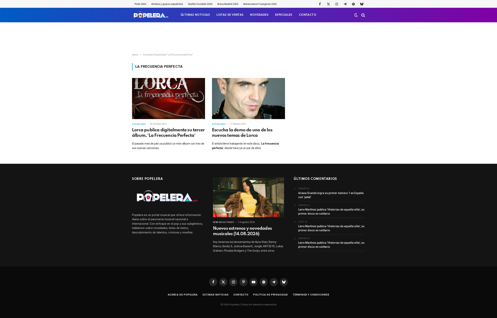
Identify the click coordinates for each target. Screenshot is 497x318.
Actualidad (139, 124)
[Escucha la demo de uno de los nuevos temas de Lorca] (248, 98)
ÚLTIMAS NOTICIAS (195, 15)
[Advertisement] (248, 38)
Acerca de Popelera (183, 294)
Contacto (240, 294)
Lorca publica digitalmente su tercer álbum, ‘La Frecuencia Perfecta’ (168, 133)
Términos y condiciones (311, 294)
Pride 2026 (140, 4)
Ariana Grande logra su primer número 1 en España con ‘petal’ (331, 195)
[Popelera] (151, 15)
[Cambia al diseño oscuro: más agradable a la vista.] (356, 15)
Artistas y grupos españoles (167, 4)
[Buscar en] (363, 15)
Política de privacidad (270, 294)
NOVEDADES (259, 15)
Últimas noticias (215, 294)
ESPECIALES (283, 15)
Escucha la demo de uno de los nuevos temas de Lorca (242, 133)
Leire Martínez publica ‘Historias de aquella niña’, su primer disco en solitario (331, 211)
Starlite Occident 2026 (200, 4)
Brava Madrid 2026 (227, 4)
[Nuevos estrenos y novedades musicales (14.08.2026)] (248, 197)
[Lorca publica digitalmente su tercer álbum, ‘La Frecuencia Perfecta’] (168, 98)
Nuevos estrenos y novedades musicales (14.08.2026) (242, 231)
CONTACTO (307, 15)
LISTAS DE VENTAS (229, 15)
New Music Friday (223, 222)
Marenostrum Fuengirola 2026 (260, 4)
